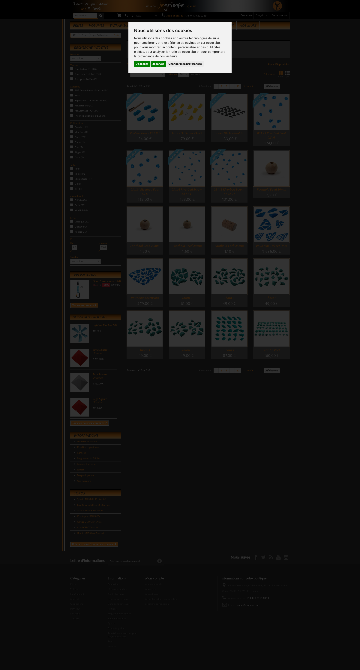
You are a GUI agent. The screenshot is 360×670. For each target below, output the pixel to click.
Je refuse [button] (158, 63)
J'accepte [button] (142, 63)
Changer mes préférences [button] (185, 63)
